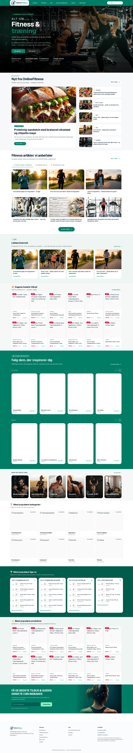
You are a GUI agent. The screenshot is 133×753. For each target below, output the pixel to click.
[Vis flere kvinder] (120, 370)
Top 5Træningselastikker (50, 580)
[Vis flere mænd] (120, 420)
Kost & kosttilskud (61, 3)
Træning (43, 3)
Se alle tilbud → (117, 290)
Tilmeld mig (46, 704)
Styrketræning (43, 737)
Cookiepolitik (101, 732)
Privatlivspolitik (101, 730)
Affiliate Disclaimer (102, 735)
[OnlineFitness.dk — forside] (19, 3)
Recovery (42, 739)
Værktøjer (82, 3)
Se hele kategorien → (17, 610)
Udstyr (73, 3)
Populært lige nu (41, 165)
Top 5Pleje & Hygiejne (77, 580)
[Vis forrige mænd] (116, 420)
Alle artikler (114, 82)
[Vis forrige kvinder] (116, 370)
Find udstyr (32, 51)
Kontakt (70, 732)
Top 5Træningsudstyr (20, 580)
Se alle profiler (115, 364)
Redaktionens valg (57, 165)
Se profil (32, 411)
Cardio (41, 735)
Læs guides (17, 51)
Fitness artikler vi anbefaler (22, 165)
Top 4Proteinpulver (105, 580)
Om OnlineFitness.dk (74, 730)
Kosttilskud (42, 730)
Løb (51, 3)
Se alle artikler (65, 229)
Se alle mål (117, 472)
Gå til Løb (117, 246)
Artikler (35, 3)
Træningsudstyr (43, 732)
